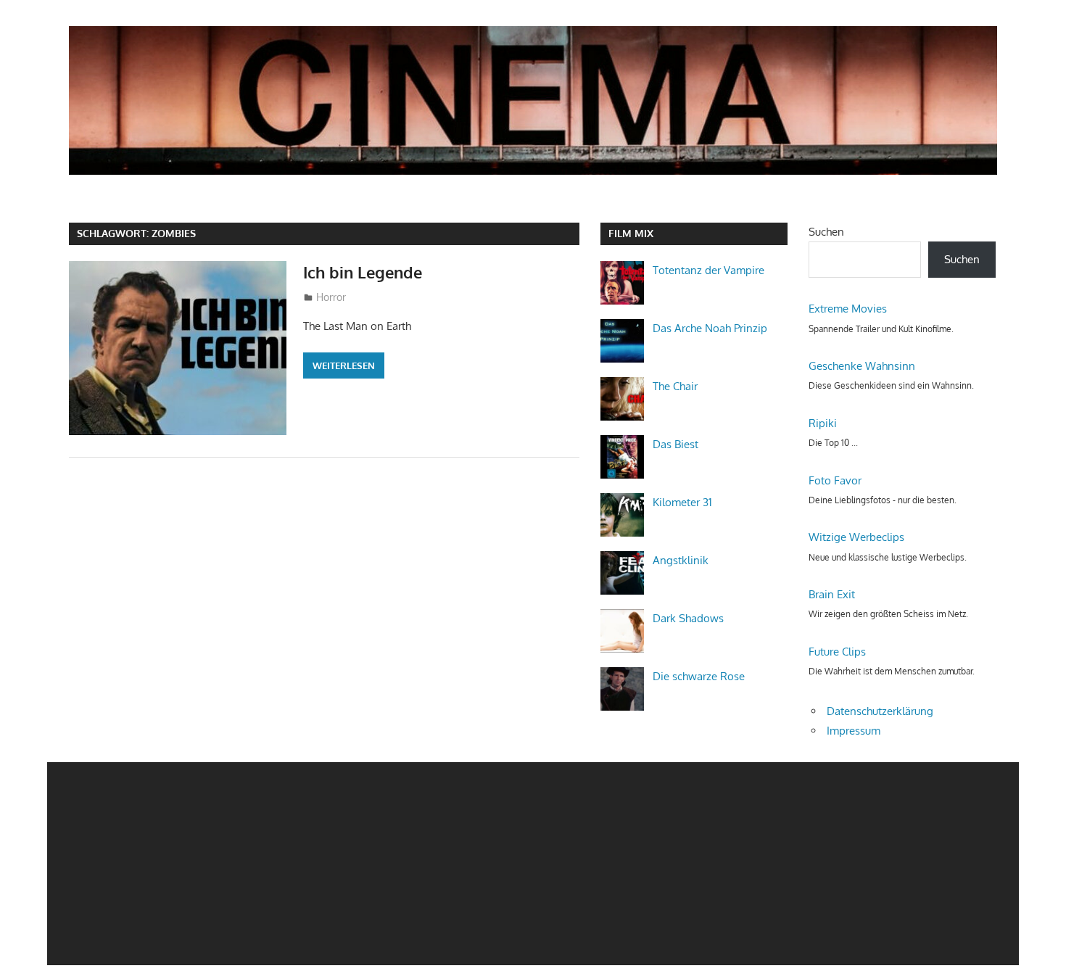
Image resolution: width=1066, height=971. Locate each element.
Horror (331, 297)
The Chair (675, 386)
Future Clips (837, 651)
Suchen (826, 232)
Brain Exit (832, 594)
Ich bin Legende (362, 272)
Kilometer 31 (682, 502)
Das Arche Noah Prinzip (710, 328)
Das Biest (675, 444)
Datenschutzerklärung (880, 711)
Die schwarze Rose (699, 676)
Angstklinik (680, 560)
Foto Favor (835, 480)
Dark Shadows (688, 618)
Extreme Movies (848, 308)
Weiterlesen (344, 365)
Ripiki (823, 423)
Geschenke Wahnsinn (862, 366)
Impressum (853, 730)
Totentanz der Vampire (708, 270)
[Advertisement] (482, 863)
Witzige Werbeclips (856, 537)
